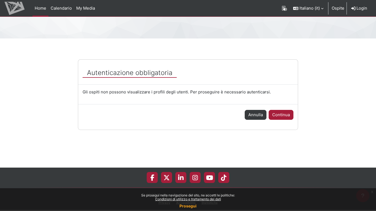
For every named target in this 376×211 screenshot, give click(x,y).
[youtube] (209, 177)
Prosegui (188, 206)
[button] (308, 8)
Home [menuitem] (40, 8)
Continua (281, 114)
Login (361, 8)
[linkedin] (181, 177)
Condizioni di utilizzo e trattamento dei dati (188, 199)
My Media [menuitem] (85, 8)
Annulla (255, 114)
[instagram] (195, 177)
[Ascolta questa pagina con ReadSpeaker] (284, 8)
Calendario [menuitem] (61, 8)
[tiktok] (224, 177)
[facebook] (152, 177)
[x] (167, 177)
